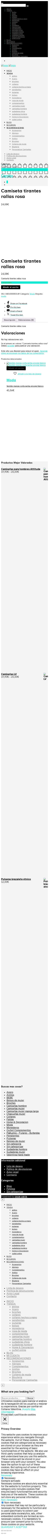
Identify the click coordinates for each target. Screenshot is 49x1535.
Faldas (10, 1119)
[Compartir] (8, 1530)
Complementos (17, 48)
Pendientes (13, 1135)
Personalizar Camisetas (20, 56)
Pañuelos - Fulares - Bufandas (23, 1133)
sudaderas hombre (18, 35)
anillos (14, 12)
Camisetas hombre (17, 1106)
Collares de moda (17, 53)
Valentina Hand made (18, 1154)
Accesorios (15, 45)
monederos (15, 25)
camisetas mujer (17, 30)
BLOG (9, 40)
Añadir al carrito (11, 287)
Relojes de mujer (16, 1141)
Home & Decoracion (18, 37)
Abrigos (14, 46)
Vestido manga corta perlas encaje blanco (25, 386)
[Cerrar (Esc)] (10, 1530)
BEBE (10, 1097)
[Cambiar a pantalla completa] (5, 1530)
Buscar (30, 1398)
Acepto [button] (26, 1409)
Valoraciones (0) (25, 320)
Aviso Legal (11, 158)
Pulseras (11, 1138)
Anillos (14, 50)
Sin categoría (14, 1144)
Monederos (13, 1127)
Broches (14, 51)
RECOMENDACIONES (14, 43)
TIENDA (9, 10)
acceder (11, 346)
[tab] (9, 320)
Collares (11, 1116)
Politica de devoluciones (16, 156)
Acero (14, 14)
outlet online (16, 38)
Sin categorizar (15, 1146)
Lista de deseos (13, 154)
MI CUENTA (11, 41)
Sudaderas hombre (17, 1149)
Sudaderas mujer (16, 1152)
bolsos (14, 23)
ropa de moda (16, 27)
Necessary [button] (6, 1475)
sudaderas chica (17, 33)
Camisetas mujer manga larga (23, 1111)
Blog (9, 1186)
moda (3, 296)
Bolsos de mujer (15, 1100)
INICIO (9, 9)
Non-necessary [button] (9, 1500)
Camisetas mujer (16, 1108)
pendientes (15, 20)
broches (14, 15)
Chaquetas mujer (16, 1114)
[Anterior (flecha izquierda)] (2, 1533)
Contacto (10, 160)
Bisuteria (15, 54)
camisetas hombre (18, 32)
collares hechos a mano (19, 19)
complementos (16, 28)
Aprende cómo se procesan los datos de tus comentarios (24, 352)
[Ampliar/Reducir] (2, 1530)
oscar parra (21, 1196)
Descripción (9, 320)
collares (14, 17)
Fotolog (11, 1189)
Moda (32, 294)
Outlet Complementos (19, 1130)
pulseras (15, 22)
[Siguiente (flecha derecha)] (5, 1533)
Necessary (10, 1478)
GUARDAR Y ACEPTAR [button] (14, 1527)
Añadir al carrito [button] (16, 368)
